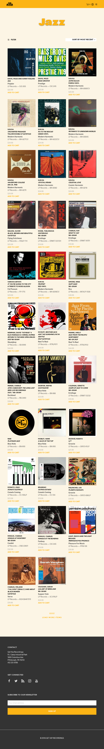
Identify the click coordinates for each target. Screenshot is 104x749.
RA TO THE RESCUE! (45, 132)
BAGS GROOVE (44, 81)
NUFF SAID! (72, 284)
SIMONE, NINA (74, 282)
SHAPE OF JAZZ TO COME (78, 388)
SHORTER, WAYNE (45, 386)
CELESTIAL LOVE (74, 182)
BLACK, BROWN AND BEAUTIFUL (20, 233)
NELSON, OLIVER (14, 231)
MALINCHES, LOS (75, 488)
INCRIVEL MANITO (75, 439)
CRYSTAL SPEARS (44, 182)
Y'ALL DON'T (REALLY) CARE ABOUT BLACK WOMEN (21, 591)
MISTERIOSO (43, 233)
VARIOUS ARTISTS (14, 282)
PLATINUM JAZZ (14, 441)
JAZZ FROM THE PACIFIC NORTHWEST (77, 336)
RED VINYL (42, 286)
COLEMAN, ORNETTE (76, 386)
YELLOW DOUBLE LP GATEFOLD (19, 134)
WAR (9, 439)
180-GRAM (42, 235)
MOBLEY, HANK (44, 439)
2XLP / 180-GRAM (14, 392)
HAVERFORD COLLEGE (16, 182)
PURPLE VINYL (73, 83)
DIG (9, 81)
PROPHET (41, 284)
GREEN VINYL (43, 134)
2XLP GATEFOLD (44, 339)
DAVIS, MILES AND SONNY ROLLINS (21, 79)
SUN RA (71, 79)
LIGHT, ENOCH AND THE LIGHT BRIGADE (80, 537)
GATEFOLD (12, 235)
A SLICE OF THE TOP (45, 441)
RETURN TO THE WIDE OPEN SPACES (21, 337)
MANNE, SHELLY (74, 333)
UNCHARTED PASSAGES (17, 132)
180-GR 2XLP (73, 339)
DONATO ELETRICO (15, 490)
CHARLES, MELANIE (15, 587)
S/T (69, 441)
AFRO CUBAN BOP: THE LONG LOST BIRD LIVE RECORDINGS (21, 389)
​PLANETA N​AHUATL (75, 490)
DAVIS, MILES (43, 79)
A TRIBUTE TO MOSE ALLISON (19, 286)
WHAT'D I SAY (73, 233)
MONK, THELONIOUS (46, 231)
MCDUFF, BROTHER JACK (47, 332)
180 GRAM (11, 540)
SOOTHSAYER (43, 388)
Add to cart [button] (13, 92)
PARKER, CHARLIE (14, 386)
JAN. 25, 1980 (12, 185)
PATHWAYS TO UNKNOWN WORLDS (82, 131)
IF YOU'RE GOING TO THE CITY (19, 284)
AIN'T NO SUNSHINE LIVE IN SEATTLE (48, 336)
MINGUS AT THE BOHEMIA (48, 539)
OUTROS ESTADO (44, 490)
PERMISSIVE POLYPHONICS (78, 541)
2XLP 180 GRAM (13, 339)
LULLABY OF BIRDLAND (47, 589)
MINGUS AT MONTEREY (17, 538)
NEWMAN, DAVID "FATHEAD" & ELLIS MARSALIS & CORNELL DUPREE (21, 334)
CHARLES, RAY (74, 231)
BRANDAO (42, 487)
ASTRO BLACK (73, 81)
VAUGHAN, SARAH (45, 587)
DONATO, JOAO (14, 487)
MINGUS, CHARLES (15, 536)
